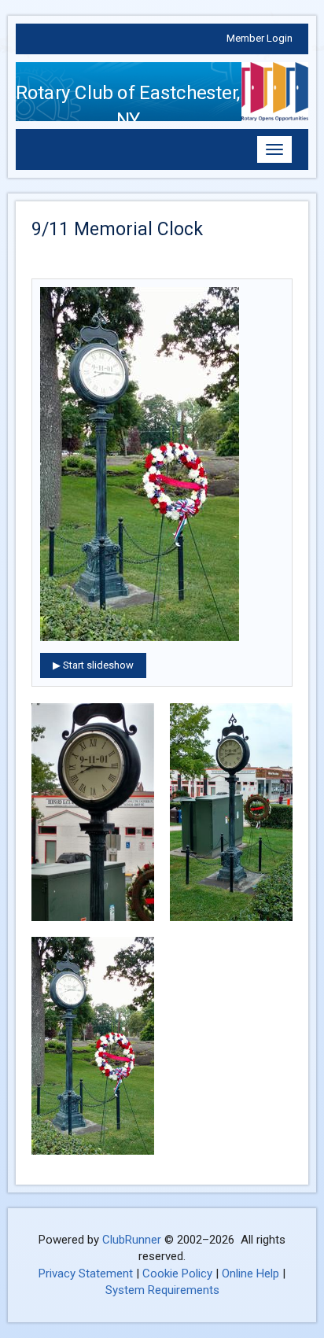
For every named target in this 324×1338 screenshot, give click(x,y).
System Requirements (162, 1290)
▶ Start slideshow (93, 665)
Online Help (250, 1273)
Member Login (259, 38)
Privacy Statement (86, 1273)
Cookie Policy (177, 1273)
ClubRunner (131, 1240)
